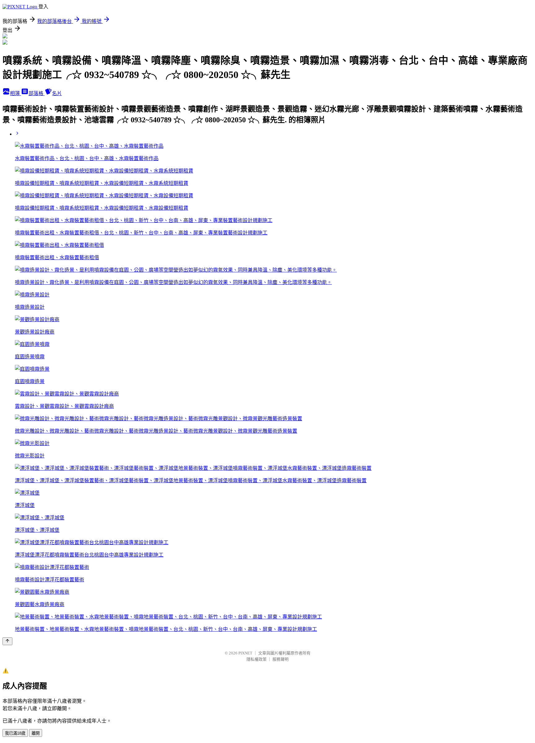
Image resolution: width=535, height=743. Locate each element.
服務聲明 (280, 659)
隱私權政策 (256, 659)
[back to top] (7, 641)
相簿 (15, 93)
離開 (36, 733)
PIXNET (245, 653)
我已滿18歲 (15, 733)
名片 (57, 93)
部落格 (36, 93)
